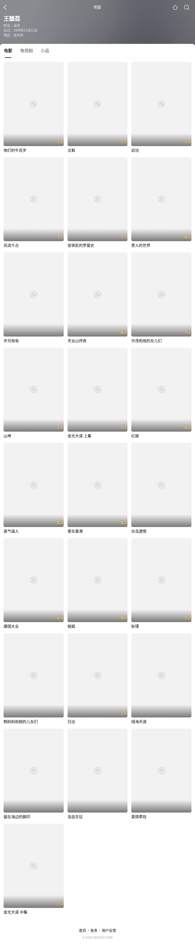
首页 (82, 930)
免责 (94, 930)
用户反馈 (109, 930)
